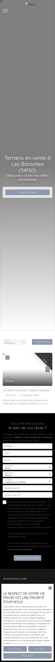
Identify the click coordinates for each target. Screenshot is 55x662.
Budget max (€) (12, 488)
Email (7, 460)
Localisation (9, 480)
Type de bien (9, 473)
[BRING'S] (39, 10)
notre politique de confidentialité (26, 643)
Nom (7, 453)
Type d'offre (9, 466)
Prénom (8, 446)
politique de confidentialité (20, 549)
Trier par (7, 341)
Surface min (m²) (13, 495)
